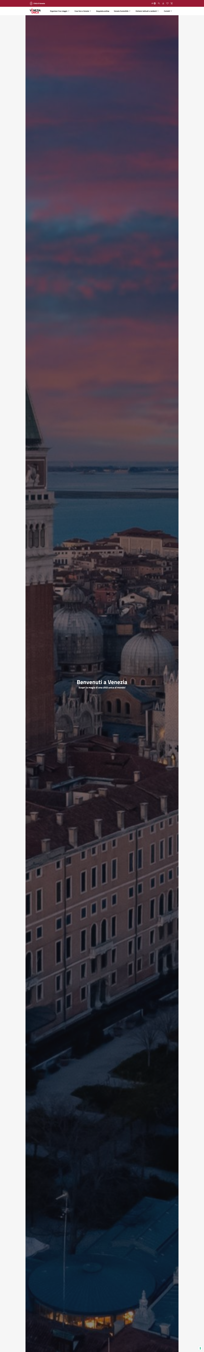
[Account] (163, 3)
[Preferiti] (167, 3)
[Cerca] (159, 3)
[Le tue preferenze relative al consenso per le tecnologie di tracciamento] (200, 1348)
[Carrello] (172, 3)
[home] (35, 11)
